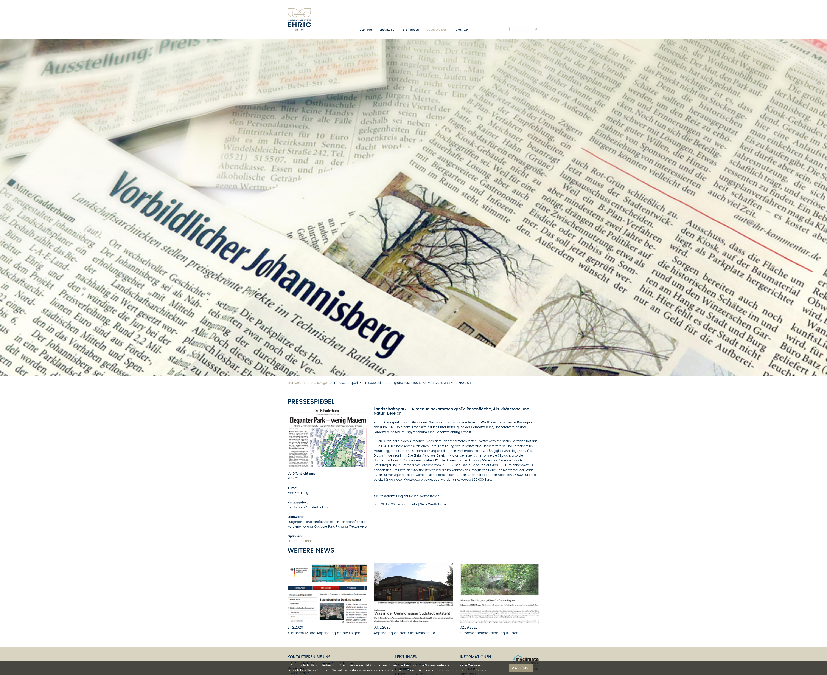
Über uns (364, 30)
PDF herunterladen (301, 541)
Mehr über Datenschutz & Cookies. (462, 670)
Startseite (294, 382)
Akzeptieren (521, 667)
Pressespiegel (437, 30)
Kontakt (463, 30)
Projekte (386, 30)
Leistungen (410, 30)
